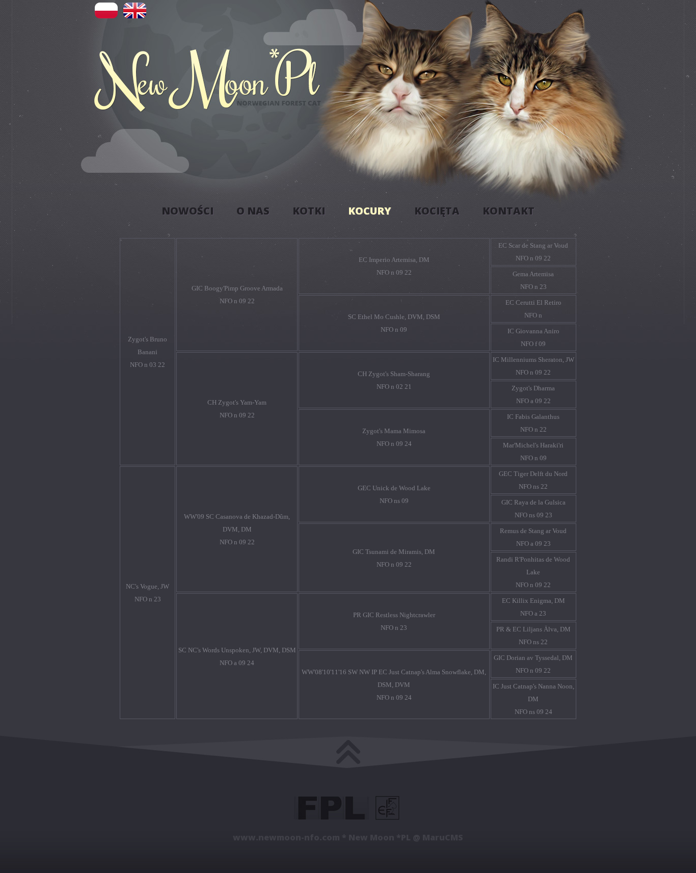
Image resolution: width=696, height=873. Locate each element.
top (348, 745)
